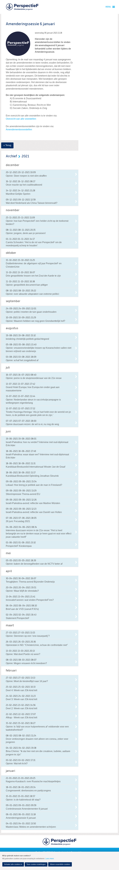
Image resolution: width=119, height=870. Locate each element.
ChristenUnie (22, 7)
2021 (25, 156)
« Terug (7, 145)
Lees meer (49, 859)
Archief (11, 156)
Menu (108, 7)
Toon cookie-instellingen (36, 864)
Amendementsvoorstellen (19, 129)
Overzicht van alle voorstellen (21, 119)
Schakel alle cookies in (13, 864)
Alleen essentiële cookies (60, 864)
